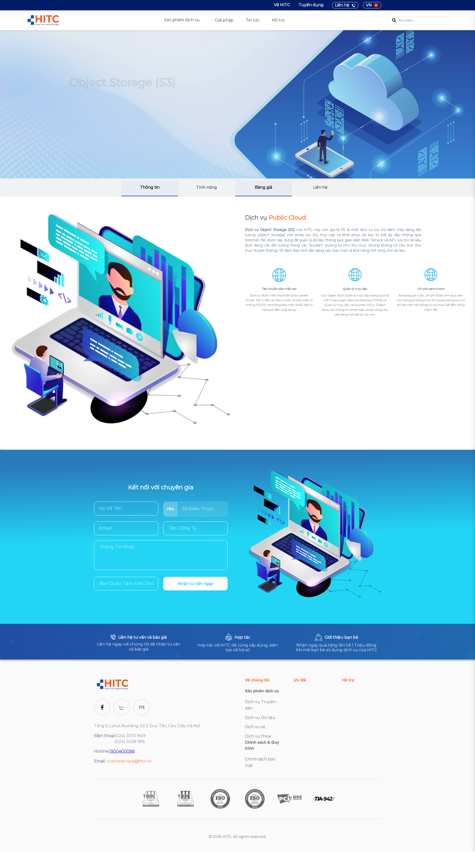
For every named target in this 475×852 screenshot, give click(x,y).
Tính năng (206, 187)
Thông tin (150, 187)
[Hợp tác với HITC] (237, 643)
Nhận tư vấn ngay (195, 583)
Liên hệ (342, 5)
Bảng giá (263, 187)
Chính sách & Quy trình (262, 745)
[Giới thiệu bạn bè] (336, 643)
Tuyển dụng (311, 4)
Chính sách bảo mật (260, 762)
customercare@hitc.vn (129, 761)
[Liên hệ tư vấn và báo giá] (138, 643)
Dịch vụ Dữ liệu (260, 717)
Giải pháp (224, 20)
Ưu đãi (300, 679)
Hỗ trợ (278, 20)
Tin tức (253, 20)
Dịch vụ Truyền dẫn (260, 705)
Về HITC (282, 4)
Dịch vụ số (255, 726)
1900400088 (122, 751)
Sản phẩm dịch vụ (262, 690)
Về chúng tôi (257, 679)
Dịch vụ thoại (258, 736)
